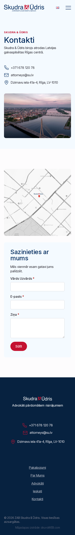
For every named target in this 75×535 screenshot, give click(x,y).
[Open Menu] (68, 7)
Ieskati (37, 491)
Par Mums (38, 475)
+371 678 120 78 (23, 68)
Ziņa (14, 314)
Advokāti (37, 483)
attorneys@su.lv (22, 75)
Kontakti (37, 499)
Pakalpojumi (37, 468)
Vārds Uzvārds (22, 278)
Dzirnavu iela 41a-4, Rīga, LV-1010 (34, 82)
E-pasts (17, 296)
